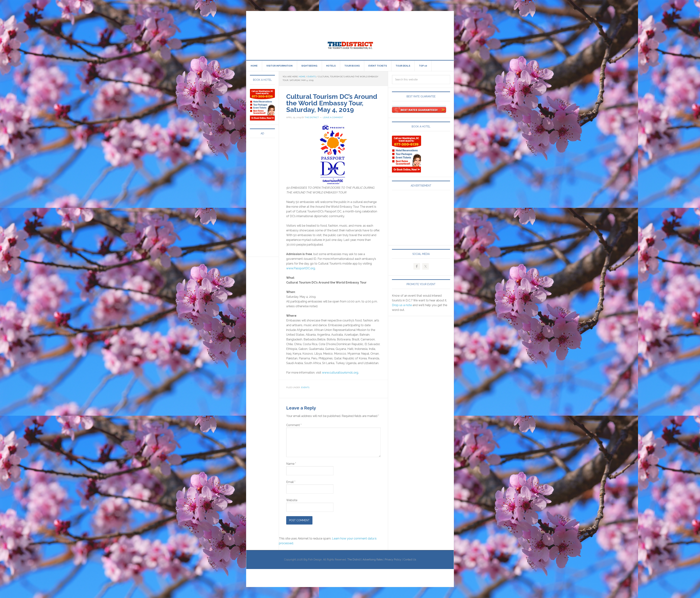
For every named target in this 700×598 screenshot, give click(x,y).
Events (305, 387)
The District (354, 559)
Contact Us (409, 559)
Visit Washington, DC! (350, 44)
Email (290, 482)
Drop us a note (402, 305)
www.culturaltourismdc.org (340, 372)
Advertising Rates (373, 559)
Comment (294, 425)
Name (291, 463)
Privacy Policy (393, 559)
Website (291, 500)
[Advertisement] (312, 19)
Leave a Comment (333, 117)
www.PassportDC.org (300, 268)
